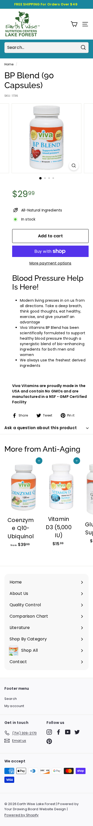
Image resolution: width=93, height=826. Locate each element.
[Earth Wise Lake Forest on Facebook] (58, 732)
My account (14, 705)
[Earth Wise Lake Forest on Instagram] (49, 732)
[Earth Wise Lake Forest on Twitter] (77, 732)
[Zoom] (74, 165)
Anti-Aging (61, 449)
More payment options (50, 263)
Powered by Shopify (21, 815)
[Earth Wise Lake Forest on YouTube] (68, 732)
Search (10, 698)
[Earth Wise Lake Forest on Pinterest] (49, 741)
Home (9, 64)
